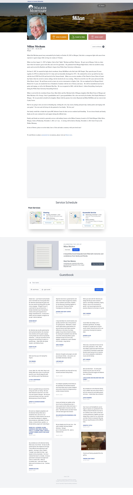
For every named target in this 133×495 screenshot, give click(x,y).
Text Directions (48, 222)
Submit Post (99, 289)
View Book (67, 249)
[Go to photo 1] (88, 448)
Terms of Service (70, 481)
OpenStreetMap (68, 483)
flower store (69, 135)
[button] (36, 216)
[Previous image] (83, 441)
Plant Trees (59, 222)
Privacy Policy (62, 481)
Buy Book (76, 249)
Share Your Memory (98, 264)
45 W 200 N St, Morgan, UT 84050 (54, 219)
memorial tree (46, 135)
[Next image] (104, 441)
